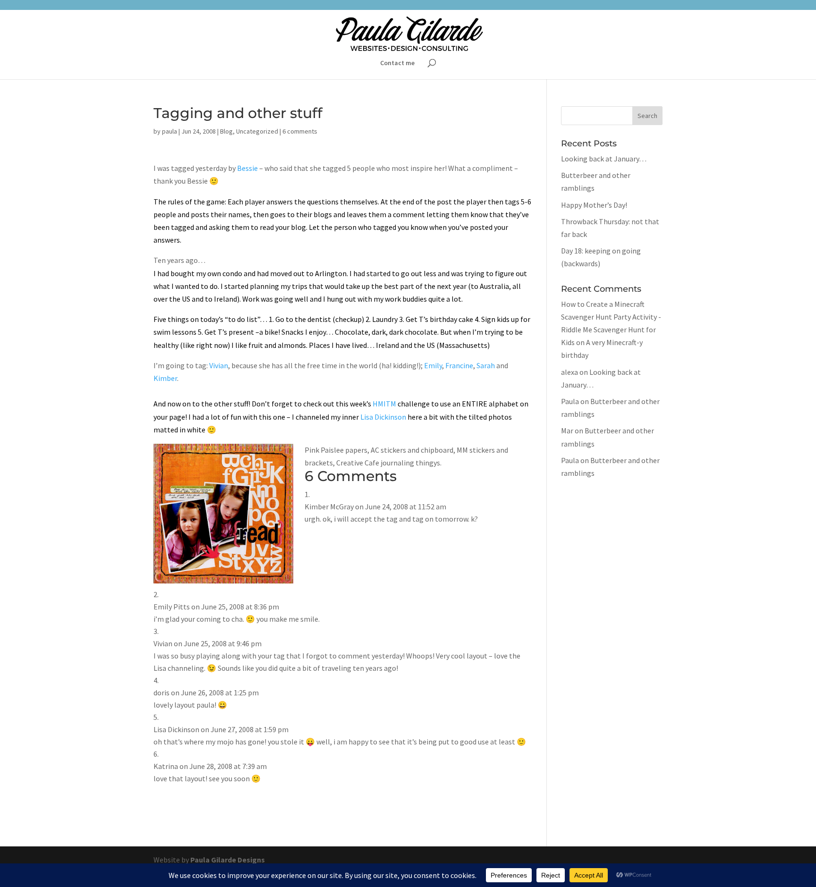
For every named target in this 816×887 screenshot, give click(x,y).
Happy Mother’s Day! (594, 205)
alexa (569, 372)
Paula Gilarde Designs (227, 859)
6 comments (299, 131)
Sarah (486, 365)
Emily (433, 365)
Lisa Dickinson (383, 417)
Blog (226, 131)
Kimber (165, 378)
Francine (459, 365)
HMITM (385, 403)
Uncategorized (257, 131)
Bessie (248, 168)
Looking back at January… (603, 158)
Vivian (218, 365)
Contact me (397, 63)
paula (169, 131)
